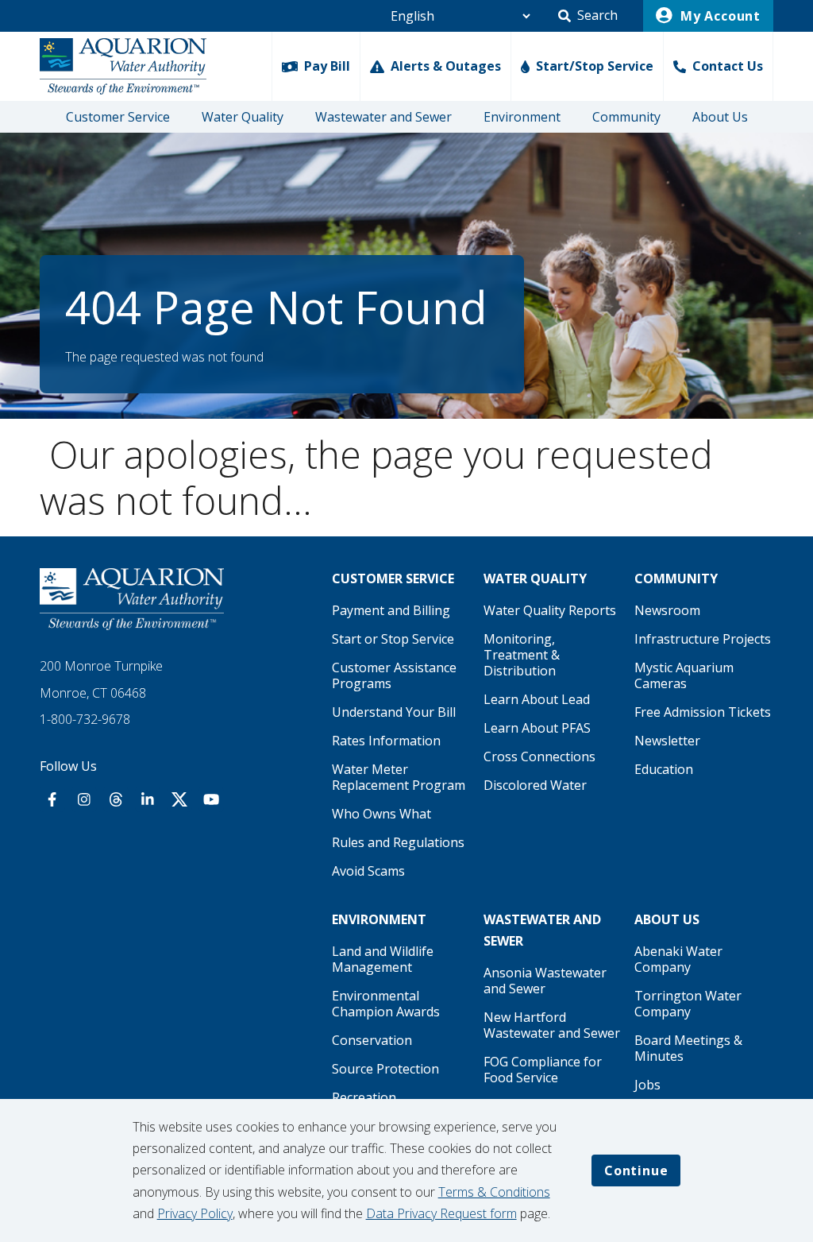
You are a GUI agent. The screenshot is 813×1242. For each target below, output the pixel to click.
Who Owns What (381, 814)
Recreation (364, 1097)
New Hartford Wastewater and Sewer (552, 1025)
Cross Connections (539, 756)
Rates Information (386, 741)
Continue (636, 1170)
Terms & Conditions (494, 1192)
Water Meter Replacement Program (398, 777)
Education (663, 769)
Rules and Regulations (398, 842)
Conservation (372, 1040)
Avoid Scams (368, 871)
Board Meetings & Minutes (688, 1048)
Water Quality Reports (550, 610)
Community (626, 117)
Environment (522, 117)
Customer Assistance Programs (394, 675)
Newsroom (667, 610)
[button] (588, 16)
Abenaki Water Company (678, 959)
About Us (720, 117)
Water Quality (242, 117)
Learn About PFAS (537, 728)
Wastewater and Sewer (383, 117)
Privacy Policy (195, 1213)
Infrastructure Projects (702, 639)
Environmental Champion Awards (386, 1004)
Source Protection (385, 1069)
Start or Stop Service (393, 639)
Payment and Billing (391, 610)
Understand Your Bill (394, 712)
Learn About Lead (537, 699)
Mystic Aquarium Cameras (684, 675)
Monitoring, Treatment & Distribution (522, 655)
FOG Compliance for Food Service (543, 1069)
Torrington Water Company (688, 1004)
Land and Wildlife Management (382, 959)
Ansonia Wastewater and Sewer (545, 980)
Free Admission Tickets (702, 712)
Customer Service (118, 117)
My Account (718, 16)
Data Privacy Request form (441, 1213)
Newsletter (667, 741)
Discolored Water (535, 785)
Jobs (647, 1085)
